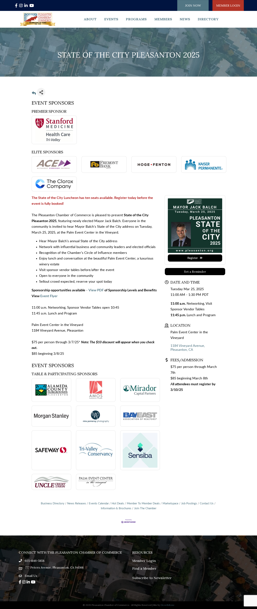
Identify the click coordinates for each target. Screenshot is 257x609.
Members (163, 19)
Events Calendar (99, 503)
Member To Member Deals (143, 503)
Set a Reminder (195, 271)
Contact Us (207, 503)
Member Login (144, 561)
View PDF (96, 290)
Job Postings (189, 503)
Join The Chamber (145, 508)
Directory (208, 19)
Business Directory (52, 503)
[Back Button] (34, 93)
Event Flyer (49, 296)
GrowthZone (167, 605)
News (185, 19)
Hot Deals (118, 503)
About (90, 19)
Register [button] (192, 258)
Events (111, 19)
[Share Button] (41, 92)
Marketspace (170, 503)
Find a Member (144, 568)
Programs (136, 19)
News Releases (76, 503)
